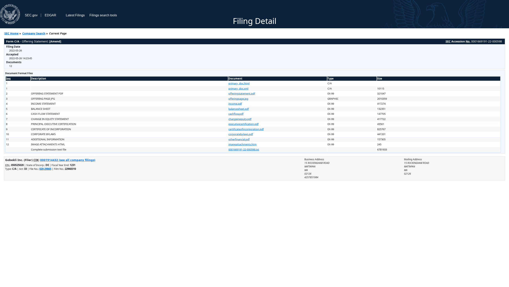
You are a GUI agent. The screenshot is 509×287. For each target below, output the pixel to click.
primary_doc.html (239, 83)
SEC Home (11, 33)
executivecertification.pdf (243, 124)
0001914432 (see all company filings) (67, 160)
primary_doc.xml (238, 88)
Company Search (33, 33)
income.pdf (235, 103)
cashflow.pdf (235, 114)
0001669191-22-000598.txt (243, 149)
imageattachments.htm (242, 144)
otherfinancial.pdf (239, 139)
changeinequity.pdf (239, 119)
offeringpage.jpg (238, 98)
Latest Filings (75, 15)
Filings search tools (103, 15)
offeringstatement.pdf (241, 93)
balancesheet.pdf (238, 109)
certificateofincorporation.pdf (246, 129)
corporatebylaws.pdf (240, 134)
